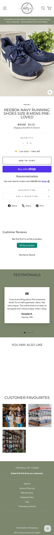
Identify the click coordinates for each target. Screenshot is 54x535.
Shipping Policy (27, 497)
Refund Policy (27, 492)
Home (26, 104)
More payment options (27, 176)
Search (27, 483)
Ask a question (27, 196)
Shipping (17, 127)
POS (16, 532)
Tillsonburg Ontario (27, 506)
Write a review (27, 245)
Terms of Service (27, 488)
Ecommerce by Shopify (31, 532)
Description (27, 190)
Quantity (27, 138)
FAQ (27, 501)
